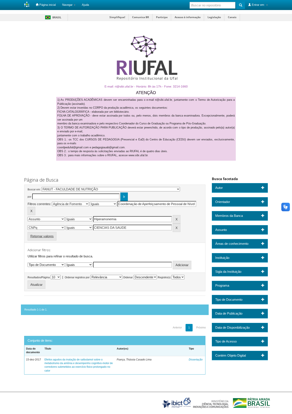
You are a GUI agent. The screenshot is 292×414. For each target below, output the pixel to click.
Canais (232, 17)
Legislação (214, 17)
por (29, 196)
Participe (162, 17)
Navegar (67, 4)
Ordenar (128, 277)
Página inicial (47, 4)
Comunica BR (140, 17)
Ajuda (85, 4)
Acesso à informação (188, 17)
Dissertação (196, 359)
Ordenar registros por (77, 277)
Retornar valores (42, 236)
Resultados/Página (39, 277)
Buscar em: (34, 189)
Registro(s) (164, 277)
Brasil (52, 17)
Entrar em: (258, 4)
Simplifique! (117, 17)
